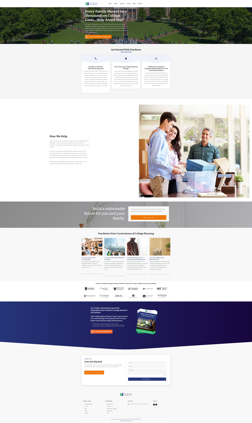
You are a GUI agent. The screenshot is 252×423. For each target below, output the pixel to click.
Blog (86, 408)
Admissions (109, 411)
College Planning (88, 404)
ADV (140, 419)
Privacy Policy (135, 419)
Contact (86, 413)
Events (86, 406)
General (109, 406)
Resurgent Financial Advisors (126, 420)
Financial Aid (110, 404)
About (86, 411)
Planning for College (111, 408)
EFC (108, 413)
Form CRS (129, 419)
